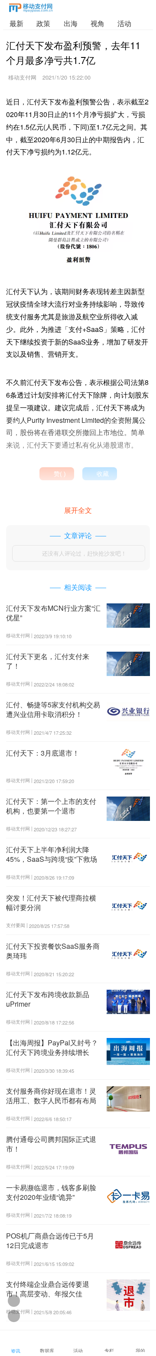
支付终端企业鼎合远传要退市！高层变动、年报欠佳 (47, 1289)
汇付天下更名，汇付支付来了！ (47, 661)
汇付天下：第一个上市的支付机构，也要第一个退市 (51, 806)
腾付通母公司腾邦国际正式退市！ (51, 1144)
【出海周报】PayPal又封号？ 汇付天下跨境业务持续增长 (52, 1047)
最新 (16, 23)
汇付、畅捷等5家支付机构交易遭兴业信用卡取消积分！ (53, 709)
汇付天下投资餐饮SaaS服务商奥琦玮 (53, 951)
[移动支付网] (30, 9)
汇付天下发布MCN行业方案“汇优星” (53, 613)
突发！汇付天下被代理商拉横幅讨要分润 (51, 902)
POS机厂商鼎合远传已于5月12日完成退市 (50, 1240)
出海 (71, 23)
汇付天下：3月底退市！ (42, 753)
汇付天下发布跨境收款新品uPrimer (47, 999)
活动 (124, 23)
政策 (43, 23)
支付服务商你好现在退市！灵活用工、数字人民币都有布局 (51, 1095)
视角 (97, 23)
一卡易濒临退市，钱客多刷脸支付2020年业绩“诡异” (51, 1192)
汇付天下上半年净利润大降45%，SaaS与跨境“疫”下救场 (51, 854)
